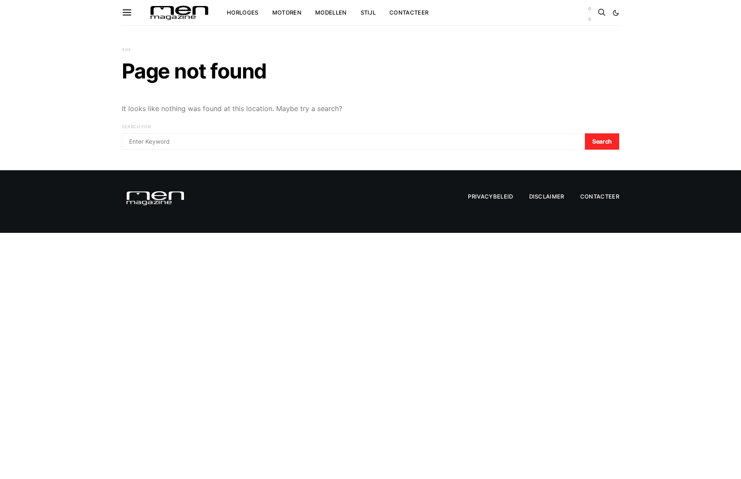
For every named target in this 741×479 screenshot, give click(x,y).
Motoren (286, 12)
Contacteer (408, 12)
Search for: (137, 126)
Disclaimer (546, 196)
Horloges (243, 12)
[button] (615, 12)
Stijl (368, 12)
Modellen (331, 12)
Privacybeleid (490, 196)
